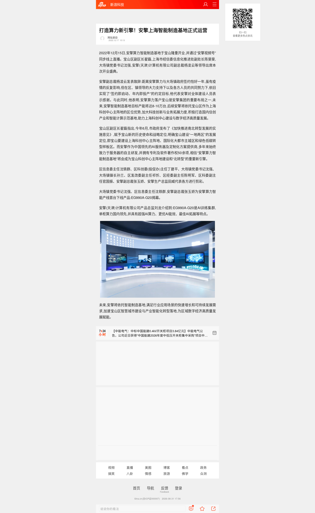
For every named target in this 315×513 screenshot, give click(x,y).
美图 (148, 467)
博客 (166, 467)
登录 (178, 487)
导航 (150, 487)
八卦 (129, 473)
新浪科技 (117, 4)
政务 (203, 467)
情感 (148, 473)
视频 (111, 467)
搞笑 (111, 473)
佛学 (185, 473)
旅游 (166, 473)
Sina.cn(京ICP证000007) (147, 498)
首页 (136, 487)
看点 (185, 467)
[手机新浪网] (102, 5)
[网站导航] (214, 4)
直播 (129, 467)
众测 (203, 473)
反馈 (164, 487)
